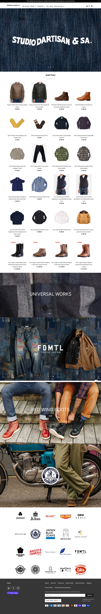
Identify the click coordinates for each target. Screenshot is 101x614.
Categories (40, 6)
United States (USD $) (52, 600)
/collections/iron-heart (50, 40)
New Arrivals (25, 6)
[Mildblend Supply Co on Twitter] (9, 588)
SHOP (50, 412)
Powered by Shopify (86, 601)
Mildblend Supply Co (13, 5)
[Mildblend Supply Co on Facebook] (14, 588)
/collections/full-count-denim (50, 295)
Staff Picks (50, 75)
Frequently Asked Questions (63, 587)
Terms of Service (80, 583)
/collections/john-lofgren (50, 475)
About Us (53, 583)
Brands (32, 6)
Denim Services (58, 6)
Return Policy (69, 583)
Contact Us (61, 583)
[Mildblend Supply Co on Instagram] (18, 588)
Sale (47, 6)
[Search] (89, 6)
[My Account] (87, 6)
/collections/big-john (50, 349)
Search (47, 583)
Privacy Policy (49, 587)
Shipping (88, 583)
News (51, 6)
